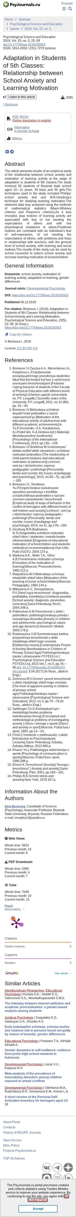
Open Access (12, 1140)
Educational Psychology (21, 1041)
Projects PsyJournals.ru (19, 1150)
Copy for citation (20, 334)
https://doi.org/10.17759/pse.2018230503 (40, 295)
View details (61, 973)
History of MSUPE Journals (22, 1132)
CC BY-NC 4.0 (27, 348)
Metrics (17, 138)
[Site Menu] (64, 9)
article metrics (13, 909)
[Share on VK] (7, 152)
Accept (38, 1208)
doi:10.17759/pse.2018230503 (24, 44)
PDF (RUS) (20, 116)
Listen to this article (22, 97)
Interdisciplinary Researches (24, 990)
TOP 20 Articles (14, 1158)
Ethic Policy (11, 1145)
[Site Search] (70, 9)
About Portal (11, 1122)
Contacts (9, 1127)
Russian (67, 3)
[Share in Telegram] (12, 152)
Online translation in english (31, 120)
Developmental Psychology (24, 1064)
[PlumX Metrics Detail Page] (16, 923)
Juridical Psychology (19, 1017)
